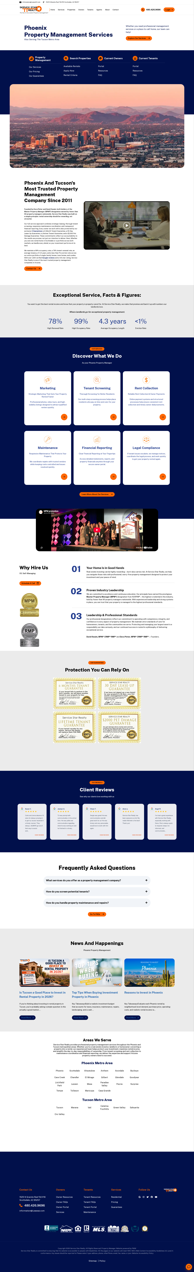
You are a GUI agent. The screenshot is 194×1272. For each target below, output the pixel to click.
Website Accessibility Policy (142, 1253)
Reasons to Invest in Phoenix (143, 992)
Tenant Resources (92, 1197)
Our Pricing (34, 72)
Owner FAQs (62, 1202)
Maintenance (90, 1212)
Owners (81, 10)
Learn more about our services (95, 494)
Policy (102, 1261)
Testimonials (97, 782)
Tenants (90, 10)
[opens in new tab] (51, 1228)
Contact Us (31, 269)
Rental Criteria (70, 75)
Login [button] (168, 10)
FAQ (100, 75)
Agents (99, 10)
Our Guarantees (36, 76)
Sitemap (93, 1261)
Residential (116, 1197)
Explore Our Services (137, 38)
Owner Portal (62, 1207)
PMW (134, 1248)
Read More (28, 1018)
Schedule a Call (28, 583)
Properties (71, 10)
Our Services (35, 67)
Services (61, 10)
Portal (101, 66)
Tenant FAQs (90, 1202)
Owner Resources (64, 1197)
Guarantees (116, 1207)
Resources (103, 71)
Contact (116, 10)
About (107, 10)
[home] (33, 9)
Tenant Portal (90, 1207)
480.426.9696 (153, 9)
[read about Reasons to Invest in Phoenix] (149, 973)
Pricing (114, 1202)
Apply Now (69, 71)
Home (53, 10)
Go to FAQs (95, 914)
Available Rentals (72, 66)
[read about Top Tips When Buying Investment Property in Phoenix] (97, 973)
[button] (97, 880)
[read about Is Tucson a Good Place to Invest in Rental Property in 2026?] (44, 973)
